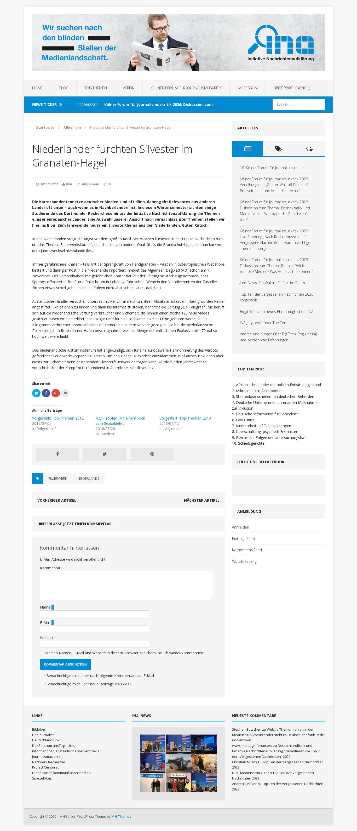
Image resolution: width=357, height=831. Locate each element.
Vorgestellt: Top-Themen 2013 (185, 418)
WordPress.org (244, 561)
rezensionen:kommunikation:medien (61, 772)
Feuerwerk (57, 478)
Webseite (48, 637)
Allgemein (90, 184)
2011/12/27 (48, 184)
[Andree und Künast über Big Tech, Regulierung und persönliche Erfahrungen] (204, 782)
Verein (129, 87)
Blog (63, 87)
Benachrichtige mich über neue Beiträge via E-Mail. (89, 683)
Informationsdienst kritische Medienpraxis (65, 751)
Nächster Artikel (202, 500)
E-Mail (45, 622)
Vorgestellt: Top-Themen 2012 (58, 418)
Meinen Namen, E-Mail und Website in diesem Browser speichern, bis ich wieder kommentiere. (125, 652)
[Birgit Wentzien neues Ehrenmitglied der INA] (152, 782)
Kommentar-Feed (247, 549)
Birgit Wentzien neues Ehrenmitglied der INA (276, 311)
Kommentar (50, 567)
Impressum (248, 87)
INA (69, 184)
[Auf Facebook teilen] (57, 454)
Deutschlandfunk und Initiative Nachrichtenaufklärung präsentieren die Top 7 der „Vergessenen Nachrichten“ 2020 (276, 751)
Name (45, 607)
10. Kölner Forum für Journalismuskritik (272, 167)
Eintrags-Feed (243, 538)
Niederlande (88, 478)
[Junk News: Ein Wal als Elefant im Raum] (178, 763)
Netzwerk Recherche (48, 762)
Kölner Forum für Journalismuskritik (186, 87)
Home (37, 87)
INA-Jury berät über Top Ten (263, 322)
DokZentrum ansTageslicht (53, 745)
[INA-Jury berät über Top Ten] (178, 782)
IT (233, 772)
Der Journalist (43, 734)
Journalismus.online (48, 756)
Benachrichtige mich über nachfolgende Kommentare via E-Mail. (100, 675)
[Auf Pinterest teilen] (152, 454)
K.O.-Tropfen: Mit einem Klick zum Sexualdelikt (120, 421)
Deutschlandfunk (46, 740)
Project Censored (46, 767)
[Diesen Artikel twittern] (104, 454)
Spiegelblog (41, 778)
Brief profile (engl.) (292, 87)
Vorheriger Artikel (56, 500)
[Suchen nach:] (299, 104)
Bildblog (38, 729)
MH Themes (121, 816)
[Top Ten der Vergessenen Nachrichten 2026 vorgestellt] (204, 763)
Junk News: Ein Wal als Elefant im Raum (272, 282)
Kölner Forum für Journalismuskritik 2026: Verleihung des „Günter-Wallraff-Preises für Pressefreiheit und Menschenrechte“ (275, 184)
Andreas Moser (244, 783)
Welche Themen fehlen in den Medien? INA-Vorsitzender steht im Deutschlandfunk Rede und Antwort (278, 735)
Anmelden (240, 527)
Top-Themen (95, 87)
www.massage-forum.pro (252, 745)
